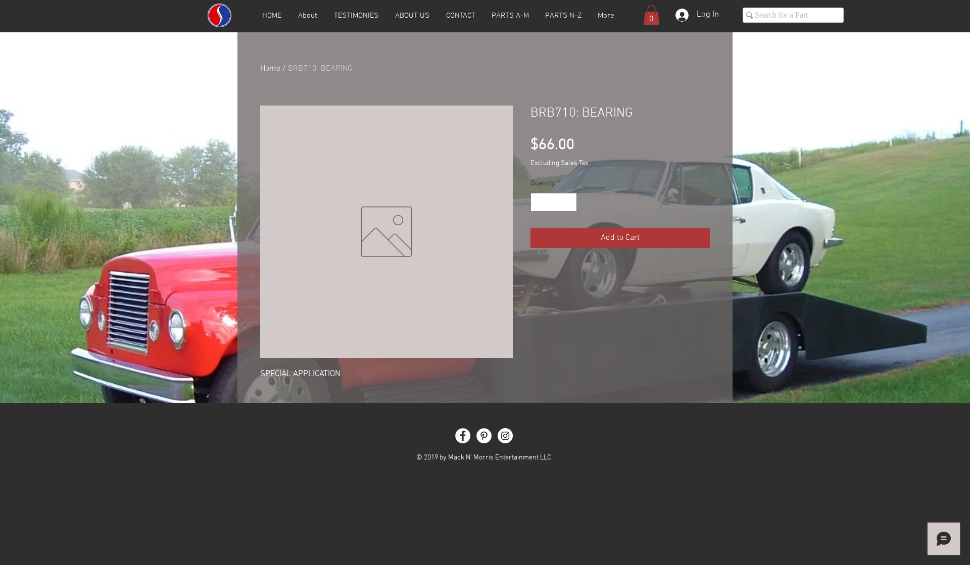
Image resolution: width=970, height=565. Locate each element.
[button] (651, 15)
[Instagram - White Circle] (505, 435)
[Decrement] (538, 202)
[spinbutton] (554, 202)
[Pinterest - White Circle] (484, 435)
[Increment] (569, 202)
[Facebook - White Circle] (462, 435)
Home (270, 69)
